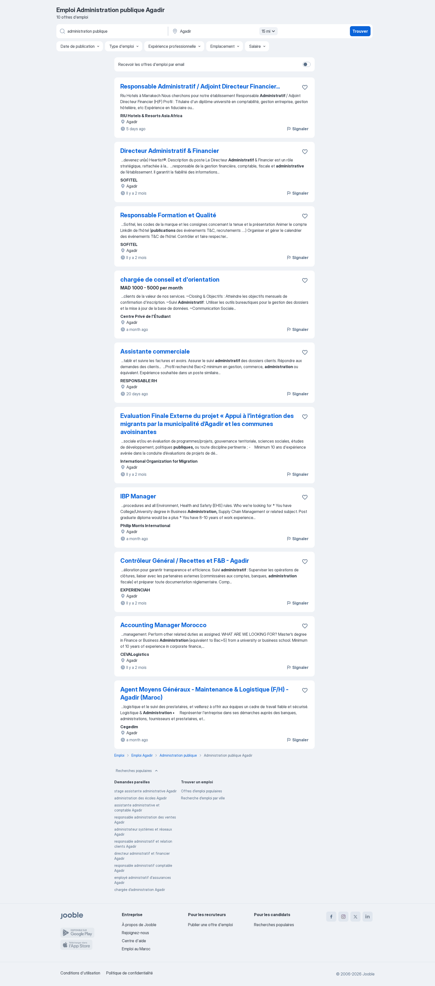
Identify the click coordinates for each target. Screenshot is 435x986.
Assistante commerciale (155, 351)
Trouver (360, 31)
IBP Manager (138, 496)
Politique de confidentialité (129, 972)
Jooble (368, 973)
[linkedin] (367, 917)
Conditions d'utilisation (80, 972)
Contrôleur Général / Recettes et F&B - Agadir (184, 560)
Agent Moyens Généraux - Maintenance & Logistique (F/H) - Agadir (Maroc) (204, 693)
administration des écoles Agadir (140, 798)
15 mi (266, 31)
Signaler (300, 128)
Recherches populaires (134, 770)
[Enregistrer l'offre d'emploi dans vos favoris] (305, 87)
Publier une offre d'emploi (210, 924)
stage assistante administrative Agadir (145, 791)
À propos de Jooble (139, 924)
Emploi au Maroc (136, 948)
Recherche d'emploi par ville (203, 798)
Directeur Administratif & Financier (169, 150)
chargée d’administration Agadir (139, 889)
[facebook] (331, 917)
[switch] (307, 64)
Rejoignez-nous (135, 932)
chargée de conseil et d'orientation (170, 279)
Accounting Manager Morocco (163, 625)
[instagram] (343, 917)
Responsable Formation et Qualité (168, 215)
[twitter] (355, 917)
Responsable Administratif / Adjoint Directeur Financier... (200, 86)
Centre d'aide (134, 940)
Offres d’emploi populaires (201, 791)
